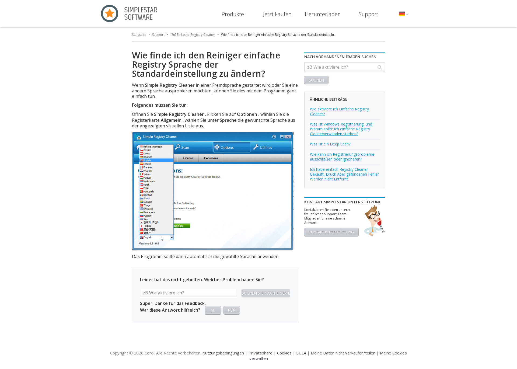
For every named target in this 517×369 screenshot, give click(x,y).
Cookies (284, 353)
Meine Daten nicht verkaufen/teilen (343, 353)
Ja (212, 310)
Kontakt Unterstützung (331, 232)
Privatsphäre (261, 353)
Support (368, 14)
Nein (232, 310)
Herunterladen (323, 14)
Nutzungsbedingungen (223, 353)
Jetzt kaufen (277, 14)
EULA (301, 353)
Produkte (233, 14)
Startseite (139, 34)
